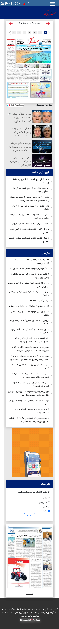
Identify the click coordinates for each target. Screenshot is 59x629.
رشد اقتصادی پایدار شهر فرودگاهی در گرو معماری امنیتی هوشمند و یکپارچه (31, 340)
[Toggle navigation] (52, 3)
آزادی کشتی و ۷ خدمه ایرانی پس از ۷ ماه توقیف (30, 207)
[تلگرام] (10, 3)
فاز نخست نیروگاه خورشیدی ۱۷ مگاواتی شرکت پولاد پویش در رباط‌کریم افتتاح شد (29, 419)
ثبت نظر (29, 516)
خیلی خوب (42, 502)
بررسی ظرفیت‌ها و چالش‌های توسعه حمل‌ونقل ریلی (29, 402)
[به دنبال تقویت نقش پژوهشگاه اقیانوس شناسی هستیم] (23, 75)
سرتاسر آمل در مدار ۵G (39, 300)
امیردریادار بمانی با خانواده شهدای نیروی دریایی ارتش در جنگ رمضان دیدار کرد (28, 393)
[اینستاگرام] (14, 3)
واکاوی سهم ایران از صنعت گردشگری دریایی (30, 223)
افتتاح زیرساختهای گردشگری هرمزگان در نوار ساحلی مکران (30, 331)
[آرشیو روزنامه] (2, 3)
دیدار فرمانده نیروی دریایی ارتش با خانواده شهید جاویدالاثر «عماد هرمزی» (30, 375)
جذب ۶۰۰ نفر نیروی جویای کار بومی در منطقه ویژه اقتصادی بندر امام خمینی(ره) (29, 198)
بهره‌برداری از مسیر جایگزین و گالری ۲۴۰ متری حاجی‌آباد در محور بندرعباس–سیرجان (29, 348)
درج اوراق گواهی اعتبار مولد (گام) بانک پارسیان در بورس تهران (28, 284)
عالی (45, 498)
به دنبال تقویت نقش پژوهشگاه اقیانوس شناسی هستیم (28, 230)
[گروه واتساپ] (18, 3)
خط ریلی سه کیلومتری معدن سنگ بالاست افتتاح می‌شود (30, 261)
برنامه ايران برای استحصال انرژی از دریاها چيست (31, 181)
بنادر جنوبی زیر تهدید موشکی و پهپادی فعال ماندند (30, 313)
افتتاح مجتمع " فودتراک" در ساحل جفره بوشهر (29, 306)
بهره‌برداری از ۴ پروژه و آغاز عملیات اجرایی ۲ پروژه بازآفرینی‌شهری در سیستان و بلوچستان (29, 357)
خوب (45, 506)
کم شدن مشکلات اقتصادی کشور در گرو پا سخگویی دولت (31, 190)
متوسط (44, 510)
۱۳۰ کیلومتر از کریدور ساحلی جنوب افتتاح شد (29, 268)
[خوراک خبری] (6, 3)
